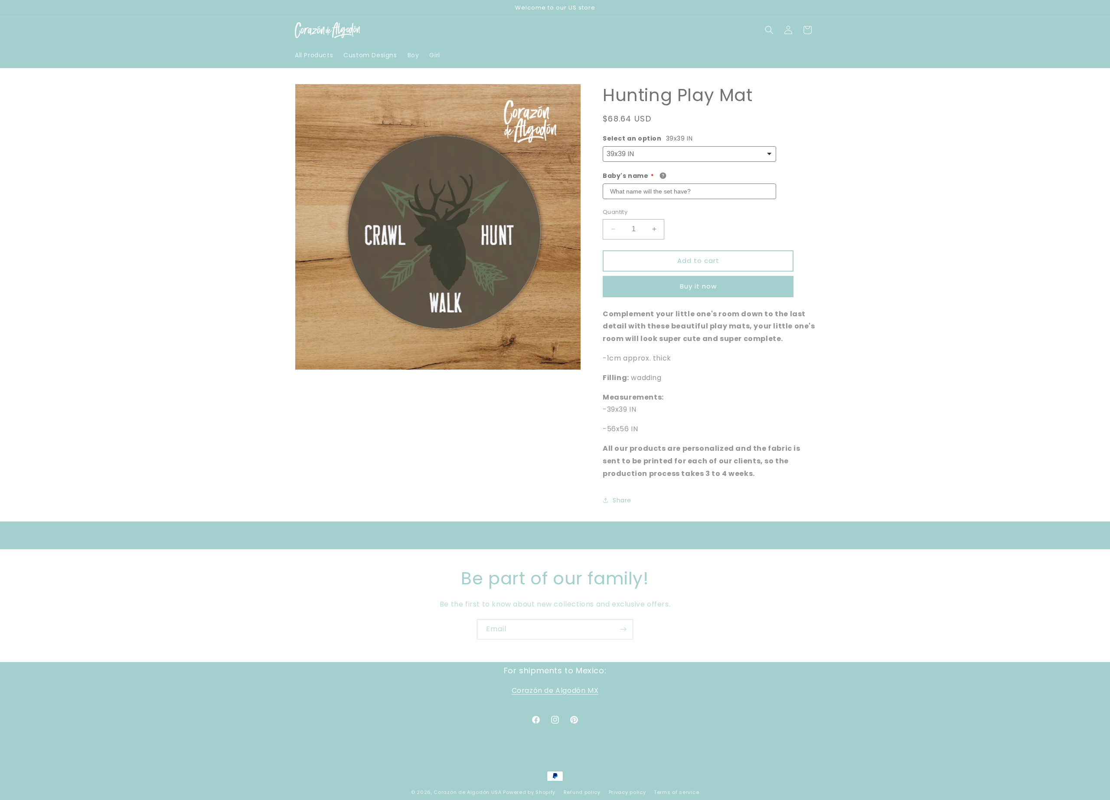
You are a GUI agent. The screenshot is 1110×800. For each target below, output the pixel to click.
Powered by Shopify (529, 792)
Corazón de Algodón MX (555, 690)
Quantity (615, 212)
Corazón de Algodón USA (467, 792)
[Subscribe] (623, 629)
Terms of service (676, 791)
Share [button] (622, 500)
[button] (769, 29)
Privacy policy (627, 791)
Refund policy (582, 791)
